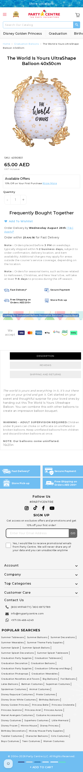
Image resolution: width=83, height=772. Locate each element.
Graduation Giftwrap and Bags (52, 668)
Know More (50, 183)
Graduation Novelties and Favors (20, 679)
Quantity (9, 191)
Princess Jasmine (11, 710)
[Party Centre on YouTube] (52, 508)
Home (6, 43)
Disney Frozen (9, 725)
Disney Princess (49, 725)
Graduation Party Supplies (16, 658)
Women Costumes (53, 741)
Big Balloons (50, 679)
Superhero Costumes (36, 720)
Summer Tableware (12, 637)
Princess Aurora (53, 710)
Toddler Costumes (11, 736)
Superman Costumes (58, 684)
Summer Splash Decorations (17, 653)
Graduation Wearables (44, 673)
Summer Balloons (37, 637)
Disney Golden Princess (22, 33)
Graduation (58, 33)
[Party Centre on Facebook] (43, 508)
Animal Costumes (39, 689)
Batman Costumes (32, 684)
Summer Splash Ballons (36, 647)
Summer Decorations (63, 637)
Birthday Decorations (13, 730)
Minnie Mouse (29, 725)
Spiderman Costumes (13, 689)
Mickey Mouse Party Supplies (46, 730)
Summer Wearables (12, 642)
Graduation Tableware (48, 658)
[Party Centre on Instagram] (27, 508)
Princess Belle (40, 704)
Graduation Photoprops (14, 673)
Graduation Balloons (26, 43)
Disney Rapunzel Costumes (17, 694)
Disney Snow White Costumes (18, 699)
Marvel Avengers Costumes (17, 715)
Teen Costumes (31, 741)
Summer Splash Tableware (52, 653)
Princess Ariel (33, 710)
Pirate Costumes (45, 694)
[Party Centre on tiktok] (35, 508)
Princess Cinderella (63, 704)
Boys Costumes (10, 741)
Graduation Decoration (14, 663)
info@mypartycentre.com (27, 613)
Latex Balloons (9, 684)
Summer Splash (10, 647)
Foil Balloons (68, 679)
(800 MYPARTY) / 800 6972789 (31, 607)
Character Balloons (37, 736)
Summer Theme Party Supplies (45, 642)
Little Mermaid (60, 720)
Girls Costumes (60, 736)
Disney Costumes (11, 720)
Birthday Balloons (49, 699)
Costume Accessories (48, 715)
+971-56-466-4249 (22, 620)
